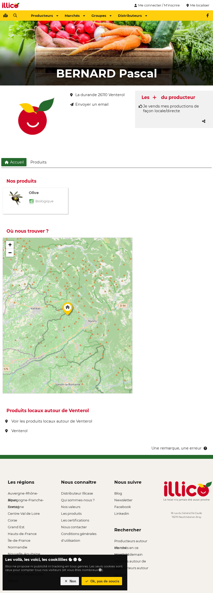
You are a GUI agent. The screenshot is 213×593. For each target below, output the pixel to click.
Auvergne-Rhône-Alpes (23, 494)
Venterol (19, 430)
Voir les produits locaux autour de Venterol (51, 421)
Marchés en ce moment (126, 548)
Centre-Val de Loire (24, 513)
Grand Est (16, 527)
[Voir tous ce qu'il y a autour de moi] (5, 15)
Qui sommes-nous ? (78, 500)
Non (72, 581)
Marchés (72, 15)
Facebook (122, 507)
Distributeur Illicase (77, 493)
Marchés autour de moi (130, 562)
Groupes (98, 15)
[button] (67, 310)
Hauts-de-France (22, 534)
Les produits (71, 513)
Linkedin (121, 513)
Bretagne (16, 507)
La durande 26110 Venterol (100, 94)
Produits (38, 162)
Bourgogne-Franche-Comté (26, 500)
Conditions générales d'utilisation (78, 534)
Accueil (16, 162)
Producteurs (42, 15)
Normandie (17, 547)
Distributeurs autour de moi (131, 568)
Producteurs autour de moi (130, 541)
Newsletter (123, 500)
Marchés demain (128, 554)
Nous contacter (74, 527)
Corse (12, 520)
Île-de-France (19, 540)
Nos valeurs (70, 507)
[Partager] (203, 121)
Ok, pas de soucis (104, 581)
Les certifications (75, 520)
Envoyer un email (92, 104)
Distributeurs (130, 15)
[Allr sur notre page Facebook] (207, 15)
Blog (118, 493)
